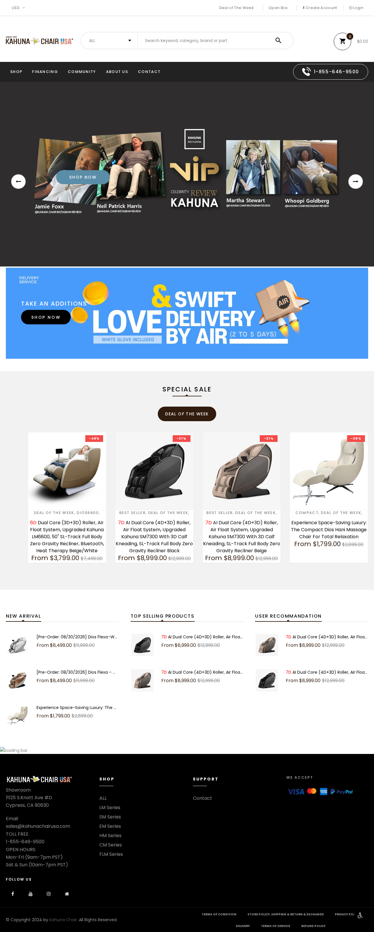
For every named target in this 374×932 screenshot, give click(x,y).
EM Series (110, 826)
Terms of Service (275, 926)
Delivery (243, 926)
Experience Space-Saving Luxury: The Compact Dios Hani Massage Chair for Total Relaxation (329, 529)
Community (82, 71)
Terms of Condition (219, 914)
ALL (103, 798)
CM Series (110, 845)
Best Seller (132, 512)
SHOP (16, 71)
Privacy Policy (347, 914)
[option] (187, 174)
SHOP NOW (45, 317)
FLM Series (111, 854)
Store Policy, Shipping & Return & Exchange (285, 914)
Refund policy (313, 926)
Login (357, 8)
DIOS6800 (88, 512)
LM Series (109, 807)
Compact (306, 512)
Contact (149, 71)
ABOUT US (117, 71)
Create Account (321, 8)
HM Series (110, 835)
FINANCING (45, 71)
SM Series (110, 817)
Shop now (83, 177)
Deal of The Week (236, 8)
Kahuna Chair (63, 920)
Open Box (278, 8)
